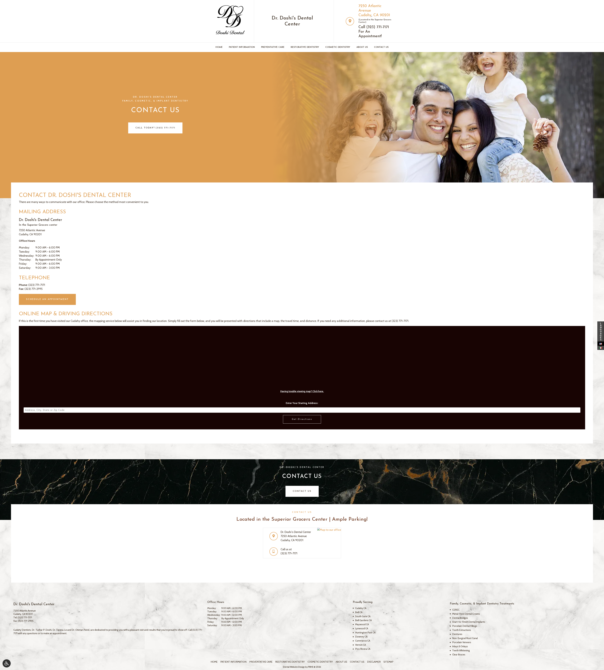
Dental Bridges (460, 617)
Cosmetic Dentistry (337, 47)
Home (219, 47)
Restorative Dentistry (305, 47)
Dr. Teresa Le (60, 629)
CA (376, 15)
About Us (362, 47)
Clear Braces (458, 654)
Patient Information (242, 47)
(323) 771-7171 (377, 27)
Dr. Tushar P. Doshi (42, 629)
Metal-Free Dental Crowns (466, 613)
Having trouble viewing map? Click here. (302, 391)
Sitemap (388, 661)
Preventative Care (272, 47)
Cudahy (364, 15)
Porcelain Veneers (461, 642)
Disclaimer (374, 661)
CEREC (455, 609)
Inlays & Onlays (460, 646)
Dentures (457, 634)
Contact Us (381, 47)
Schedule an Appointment (47, 299)
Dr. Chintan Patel (80, 629)
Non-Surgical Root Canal (465, 638)
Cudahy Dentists (22, 629)
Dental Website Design (294, 666)
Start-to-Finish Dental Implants (468, 621)
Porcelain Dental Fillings (464, 625)
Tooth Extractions (461, 630)
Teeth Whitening (461, 650)
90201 (385, 15)
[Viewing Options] (6, 663)
